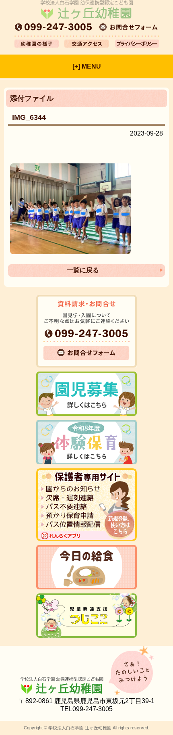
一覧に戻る (83, 270)
